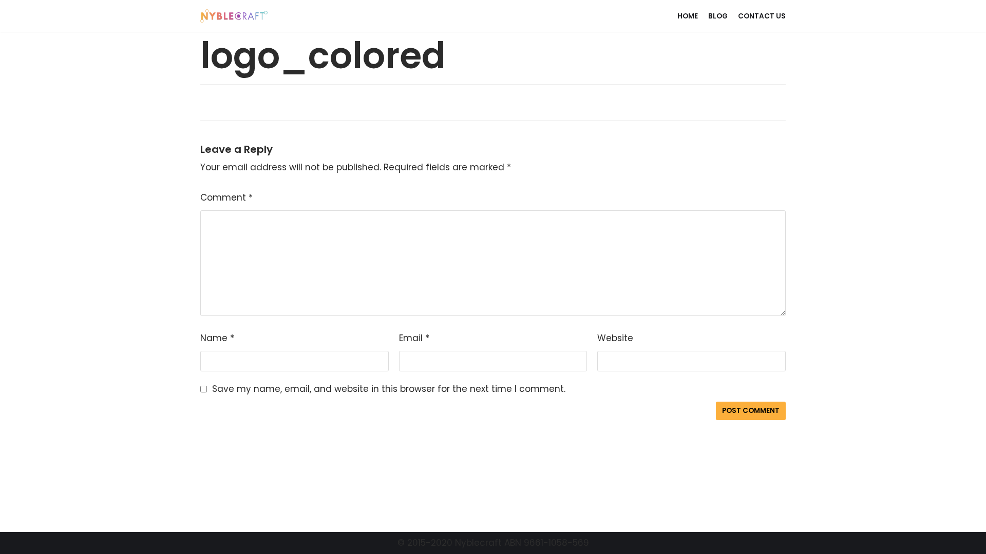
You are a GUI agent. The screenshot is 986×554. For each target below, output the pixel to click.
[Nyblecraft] (234, 16)
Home (687, 16)
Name (217, 338)
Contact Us (762, 16)
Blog (718, 16)
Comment (226, 197)
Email (414, 338)
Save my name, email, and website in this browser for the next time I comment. (388, 389)
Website (615, 338)
